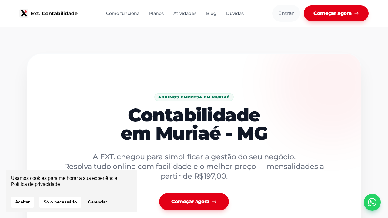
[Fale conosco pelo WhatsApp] (372, 202)
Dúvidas (235, 13)
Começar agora (332, 13)
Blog (211, 13)
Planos (156, 13)
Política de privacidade (35, 184)
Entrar (286, 13)
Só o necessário (60, 202)
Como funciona (122, 13)
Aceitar (22, 202)
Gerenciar (97, 202)
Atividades (184, 13)
